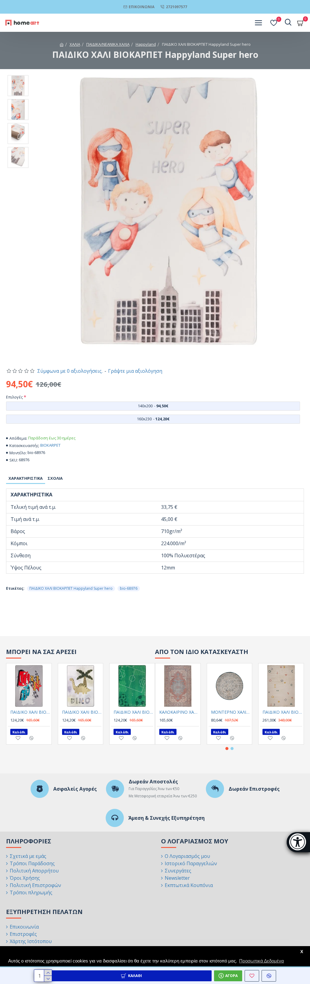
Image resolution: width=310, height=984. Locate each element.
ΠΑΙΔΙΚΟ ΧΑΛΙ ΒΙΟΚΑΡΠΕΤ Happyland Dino (82, 712)
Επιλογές (14, 397)
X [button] (301, 951)
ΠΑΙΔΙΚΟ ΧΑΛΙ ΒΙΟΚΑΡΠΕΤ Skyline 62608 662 (282, 712)
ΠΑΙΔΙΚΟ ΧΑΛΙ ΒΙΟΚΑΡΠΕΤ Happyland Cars (30, 712)
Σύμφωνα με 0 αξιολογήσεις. (70, 371)
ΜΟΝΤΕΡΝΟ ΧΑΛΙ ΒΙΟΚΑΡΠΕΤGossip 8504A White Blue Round (231, 712)
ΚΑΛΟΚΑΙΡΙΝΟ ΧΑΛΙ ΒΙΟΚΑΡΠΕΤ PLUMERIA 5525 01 (179, 712)
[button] (227, 748)
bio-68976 (128, 588)
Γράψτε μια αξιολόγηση (135, 371)
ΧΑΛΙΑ (75, 44)
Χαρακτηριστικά (25, 478)
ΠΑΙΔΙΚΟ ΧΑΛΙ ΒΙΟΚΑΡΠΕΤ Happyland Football (133, 712)
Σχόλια (55, 478)
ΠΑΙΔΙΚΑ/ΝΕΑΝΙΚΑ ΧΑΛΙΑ (108, 44)
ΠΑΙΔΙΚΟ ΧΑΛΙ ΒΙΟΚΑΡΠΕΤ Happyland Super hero (71, 588)
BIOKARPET (50, 445)
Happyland (146, 44)
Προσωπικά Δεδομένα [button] (261, 960)
